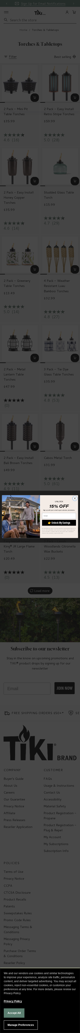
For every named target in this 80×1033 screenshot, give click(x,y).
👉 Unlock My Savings (59, 522)
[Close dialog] (74, 498)
